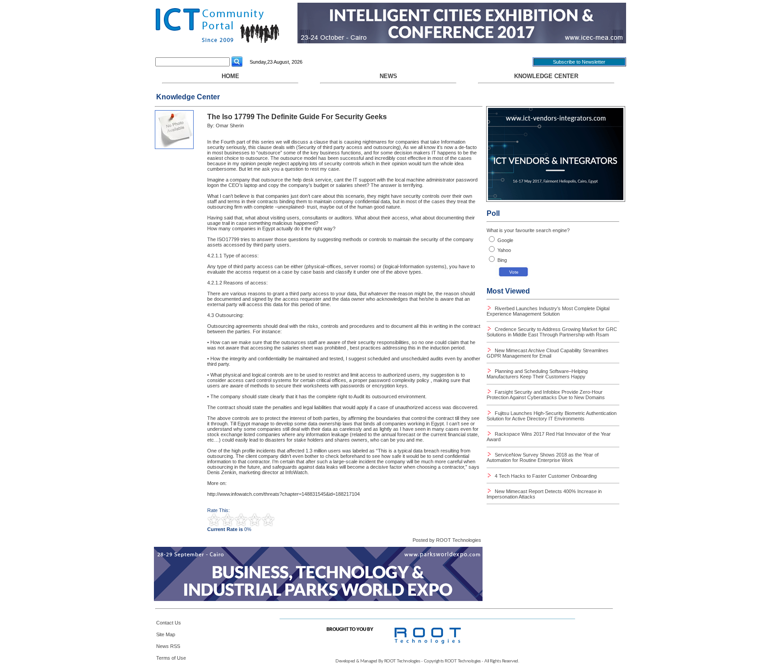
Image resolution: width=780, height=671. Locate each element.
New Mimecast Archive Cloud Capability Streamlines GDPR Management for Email (547, 353)
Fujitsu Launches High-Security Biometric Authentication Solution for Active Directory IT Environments (552, 415)
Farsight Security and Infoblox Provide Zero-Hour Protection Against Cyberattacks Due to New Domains (546, 394)
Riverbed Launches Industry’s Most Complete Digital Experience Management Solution (548, 311)
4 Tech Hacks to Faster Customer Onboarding (545, 476)
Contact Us (168, 622)
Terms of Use (171, 658)
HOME (230, 76)
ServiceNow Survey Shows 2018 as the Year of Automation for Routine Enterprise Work (543, 457)
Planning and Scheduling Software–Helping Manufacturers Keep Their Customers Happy (537, 373)
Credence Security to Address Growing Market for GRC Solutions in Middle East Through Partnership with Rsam (552, 331)
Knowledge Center (546, 76)
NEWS (388, 76)
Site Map (165, 634)
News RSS (168, 646)
